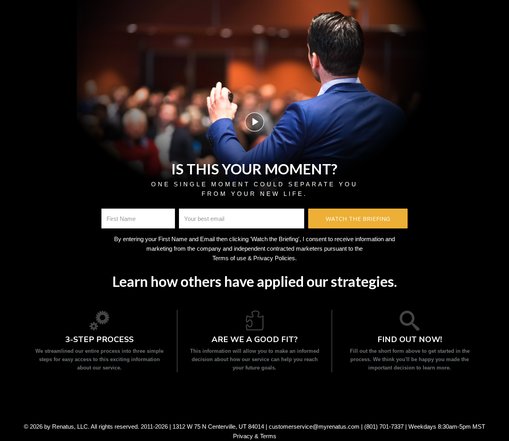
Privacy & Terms (254, 436)
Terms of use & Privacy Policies (253, 258)
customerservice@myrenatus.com (314, 426)
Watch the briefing (358, 218)
